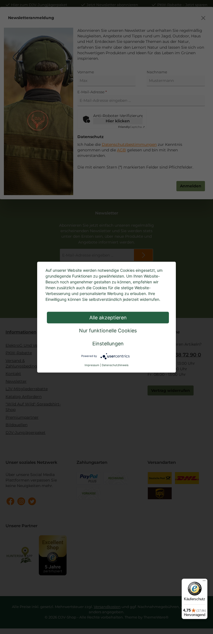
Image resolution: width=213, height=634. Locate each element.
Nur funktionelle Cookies (108, 330)
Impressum (92, 364)
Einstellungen (108, 343)
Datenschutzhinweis (115, 364)
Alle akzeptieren (108, 317)
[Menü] (204, 582)
